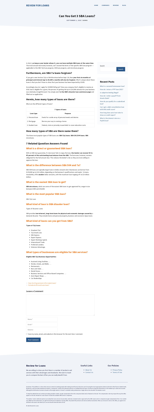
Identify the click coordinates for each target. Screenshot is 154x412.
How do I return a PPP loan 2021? (111, 89)
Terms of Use (117, 372)
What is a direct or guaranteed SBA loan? (49, 148)
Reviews (116, 5)
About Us (88, 370)
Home (96, 5)
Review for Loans (37, 5)
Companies (105, 5)
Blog (124, 5)
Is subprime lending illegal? (109, 93)
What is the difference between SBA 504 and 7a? (53, 165)
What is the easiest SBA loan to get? (46, 182)
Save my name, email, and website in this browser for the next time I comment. (55, 334)
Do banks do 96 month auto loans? (38, 285)
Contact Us (89, 372)
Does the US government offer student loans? (42, 283)
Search (102, 66)
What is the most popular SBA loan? (46, 193)
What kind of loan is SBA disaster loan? (48, 204)
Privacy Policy (117, 370)
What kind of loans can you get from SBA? (49, 220)
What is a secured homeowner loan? (112, 86)
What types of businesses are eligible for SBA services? (57, 252)
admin (85, 20)
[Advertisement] (77, 43)
